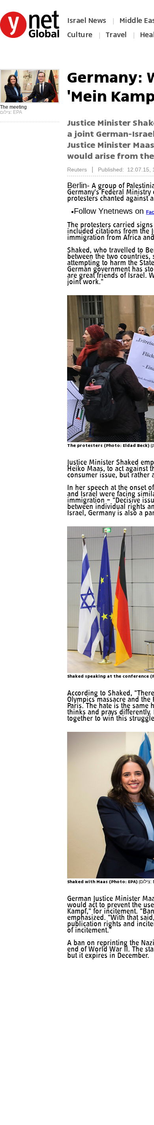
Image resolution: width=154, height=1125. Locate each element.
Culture (79, 34)
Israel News (86, 20)
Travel (116, 34)
